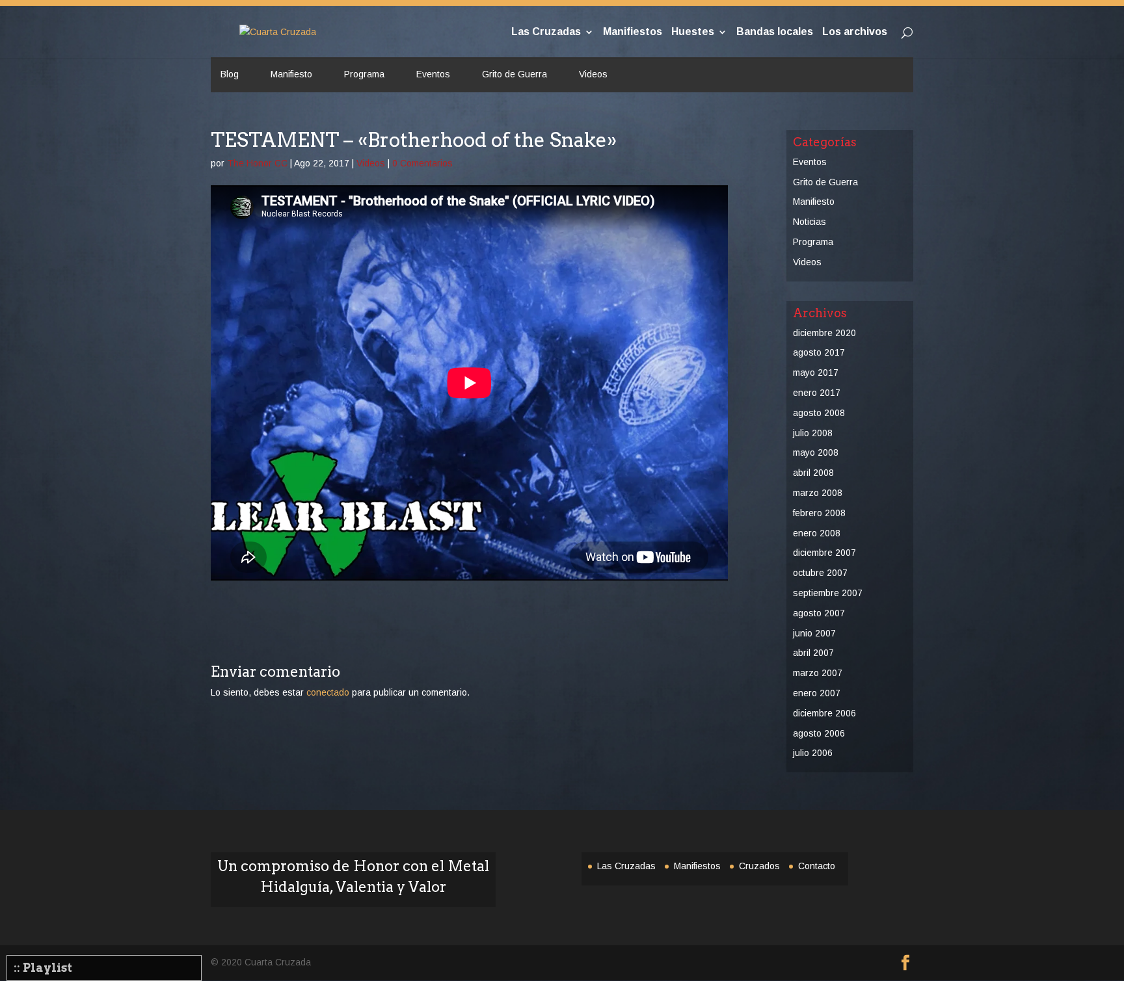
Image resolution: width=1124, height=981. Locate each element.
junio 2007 (814, 633)
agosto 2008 (819, 413)
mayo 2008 (815, 452)
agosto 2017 (819, 352)
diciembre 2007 (824, 552)
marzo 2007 (817, 673)
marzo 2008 (817, 493)
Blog (230, 74)
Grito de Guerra (514, 74)
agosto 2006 (819, 733)
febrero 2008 (819, 513)
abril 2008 (813, 472)
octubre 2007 (820, 573)
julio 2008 (813, 433)
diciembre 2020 (824, 333)
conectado (327, 692)
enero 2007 (816, 693)
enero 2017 (816, 392)
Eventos (433, 74)
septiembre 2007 (828, 593)
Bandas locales (774, 32)
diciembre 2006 (824, 713)
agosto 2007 (819, 613)
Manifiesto (291, 74)
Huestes (692, 32)
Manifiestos (632, 32)
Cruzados (759, 866)
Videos (593, 74)
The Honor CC (257, 163)
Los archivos (854, 32)
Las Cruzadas (546, 32)
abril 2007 (813, 652)
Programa (364, 74)
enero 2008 (816, 533)
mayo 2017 (815, 372)
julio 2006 (813, 753)
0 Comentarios (422, 163)
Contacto (816, 866)
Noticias (809, 221)
